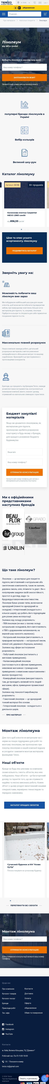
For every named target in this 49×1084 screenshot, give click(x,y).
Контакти (29, 989)
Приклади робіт (9, 1008)
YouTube (9, 1034)
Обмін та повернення (34, 1013)
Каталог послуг (8, 998)
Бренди (5, 1003)
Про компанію (8, 989)
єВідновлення (30, 1008)
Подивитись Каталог (24, 251)
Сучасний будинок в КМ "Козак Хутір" (24, 865)
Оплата (28, 998)
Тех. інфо (6, 1013)
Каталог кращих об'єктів (24, 805)
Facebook (9, 1024)
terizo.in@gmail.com (10, 1066)
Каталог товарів (9, 994)
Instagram (9, 1029)
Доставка (29, 994)
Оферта (28, 1003)
